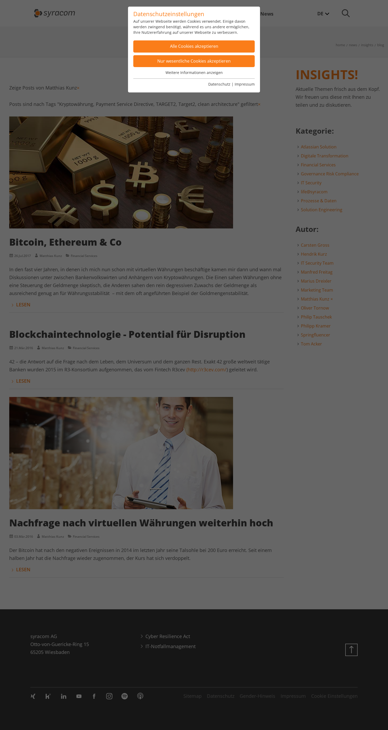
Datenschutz (219, 84)
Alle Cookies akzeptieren (194, 46)
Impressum (245, 84)
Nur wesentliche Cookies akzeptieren (194, 61)
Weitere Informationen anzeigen (194, 72)
